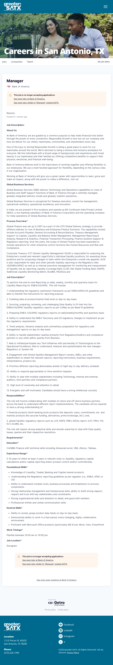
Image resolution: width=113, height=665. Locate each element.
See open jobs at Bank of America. (29, 99)
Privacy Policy (73, 652)
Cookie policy (63, 610)
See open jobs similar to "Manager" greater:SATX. (36, 103)
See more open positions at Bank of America (56, 580)
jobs (4, 61)
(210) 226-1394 (11, 652)
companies (16, 61)
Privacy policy (50, 610)
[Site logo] (12, 6)
